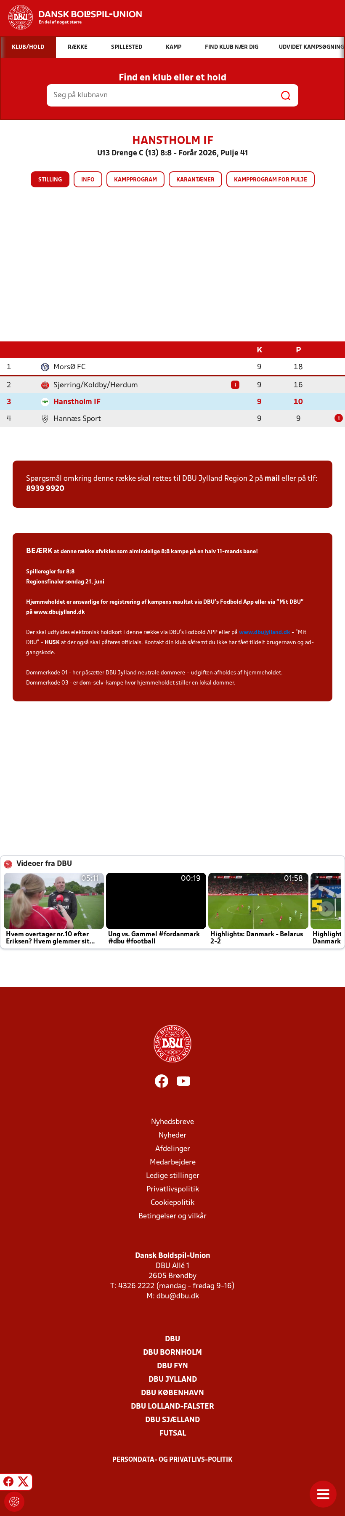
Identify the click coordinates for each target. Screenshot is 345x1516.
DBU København (172, 1393)
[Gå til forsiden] (71, 17)
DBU (172, 1339)
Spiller (34, 572)
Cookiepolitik (172, 1203)
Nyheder (172, 1135)
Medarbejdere (173, 1162)
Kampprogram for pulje (270, 180)
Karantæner (195, 180)
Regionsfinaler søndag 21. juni (65, 582)
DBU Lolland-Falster (172, 1406)
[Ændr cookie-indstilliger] (14, 1502)
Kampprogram (135, 180)
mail (272, 478)
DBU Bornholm (172, 1352)
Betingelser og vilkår (172, 1216)
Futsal (172, 1433)
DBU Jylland (173, 1379)
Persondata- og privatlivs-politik (172, 1460)
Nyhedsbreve (172, 1122)
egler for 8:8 (58, 572)
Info (88, 180)
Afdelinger (172, 1149)
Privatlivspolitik (172, 1189)
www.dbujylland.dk (59, 612)
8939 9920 (45, 489)
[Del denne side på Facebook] (8, 1483)
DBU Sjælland (172, 1420)
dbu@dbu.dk (178, 1296)
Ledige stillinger (172, 1176)
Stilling (50, 180)
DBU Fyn (172, 1366)
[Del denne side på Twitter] (23, 1483)
